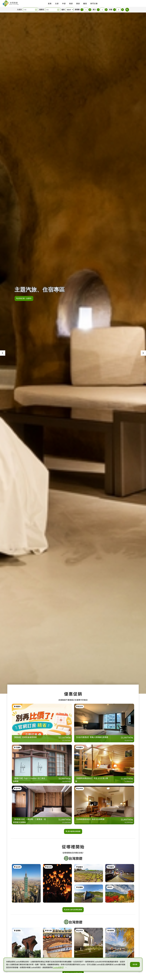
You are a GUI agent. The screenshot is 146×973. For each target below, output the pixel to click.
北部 (57, 3)
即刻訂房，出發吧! (25, 298)
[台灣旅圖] (10, 3)
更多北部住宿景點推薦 (74, 909)
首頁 (50, 3)
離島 (85, 3)
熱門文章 (94, 3)
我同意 (135, 964)
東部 (78, 3)
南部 (71, 3)
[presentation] (2, 353)
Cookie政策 (57, 967)
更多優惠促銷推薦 (74, 831)
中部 (64, 3)
